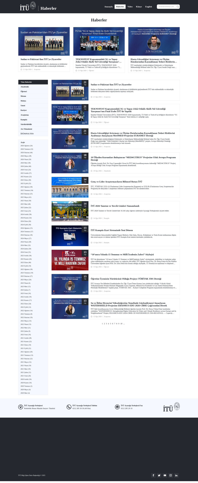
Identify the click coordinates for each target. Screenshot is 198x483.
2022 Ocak (26, 335)
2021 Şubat (26, 372)
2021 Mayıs (26, 362)
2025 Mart (26, 204)
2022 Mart (26, 328)
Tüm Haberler (26, 82)
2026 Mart (26, 163)
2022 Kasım (26, 300)
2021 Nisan (26, 365)
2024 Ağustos (27, 228)
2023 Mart (26, 286)
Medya (23, 101)
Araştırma (25, 115)
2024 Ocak (26, 252)
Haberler (120, 6)
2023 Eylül (26, 266)
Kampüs (24, 120)
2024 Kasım (26, 218)
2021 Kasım (26, 341)
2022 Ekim (26, 304)
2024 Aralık (26, 214)
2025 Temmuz (27, 190)
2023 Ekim (26, 262)
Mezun (23, 96)
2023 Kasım (26, 259)
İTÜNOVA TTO (27, 134)
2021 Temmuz (27, 355)
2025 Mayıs (26, 197)
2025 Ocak (26, 211)
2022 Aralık (26, 297)
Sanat (23, 105)
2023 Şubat (25, 290)
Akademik (25, 87)
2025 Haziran (27, 194)
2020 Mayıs (26, 389)
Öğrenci (24, 91)
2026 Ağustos (27, 146)
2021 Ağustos (27, 352)
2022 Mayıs (26, 321)
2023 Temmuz (27, 273)
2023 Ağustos (27, 269)
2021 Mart (26, 369)
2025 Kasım (26, 176)
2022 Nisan (26, 324)
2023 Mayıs (26, 280)
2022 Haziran (27, 317)
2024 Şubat (26, 249)
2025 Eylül (26, 183)
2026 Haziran (27, 152)
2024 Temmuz (27, 231)
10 (121, 324)
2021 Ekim (26, 345)
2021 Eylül (26, 348)
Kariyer (24, 110)
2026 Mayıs (26, 156)
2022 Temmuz (26, 314)
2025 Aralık (26, 173)
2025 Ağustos (27, 187)
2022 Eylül (26, 307)
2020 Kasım (26, 383)
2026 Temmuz (27, 149)
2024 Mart (26, 245)
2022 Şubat (25, 331)
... (124, 324)
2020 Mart (25, 393)
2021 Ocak (26, 376)
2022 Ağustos (27, 310)
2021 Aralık (26, 338)
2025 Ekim (26, 180)
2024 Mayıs (26, 238)
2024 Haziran (27, 235)
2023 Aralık (26, 256)
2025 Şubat (26, 207)
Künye (139, 6)
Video (130, 6)
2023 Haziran (27, 276)
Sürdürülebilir (26, 124)
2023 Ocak (26, 293)
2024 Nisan (26, 242)
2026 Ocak (26, 170)
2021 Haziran (27, 359)
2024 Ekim (26, 221)
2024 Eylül (26, 225)
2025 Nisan (26, 201)
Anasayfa (108, 6)
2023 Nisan (25, 283)
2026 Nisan (26, 159)
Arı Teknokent (26, 129)
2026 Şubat (26, 166)
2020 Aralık (26, 379)
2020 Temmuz (26, 386)
